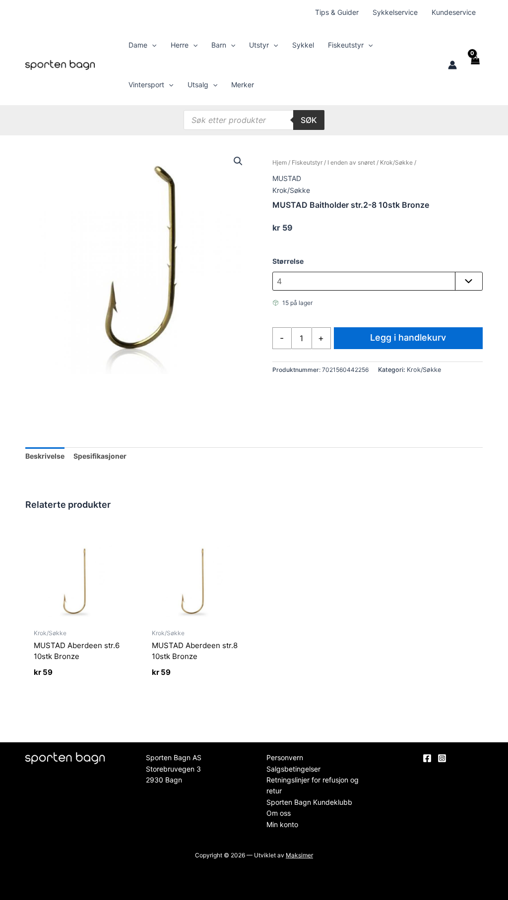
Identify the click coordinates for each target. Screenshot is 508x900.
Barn (218, 45)
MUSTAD (286, 178)
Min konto (282, 824)
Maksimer (299, 855)
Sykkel (303, 45)
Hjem (279, 162)
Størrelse (288, 261)
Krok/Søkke (396, 162)
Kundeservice (454, 12)
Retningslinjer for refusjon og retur (312, 785)
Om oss (278, 813)
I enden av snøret (351, 162)
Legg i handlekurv (408, 337)
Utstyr (259, 45)
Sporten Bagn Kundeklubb (309, 802)
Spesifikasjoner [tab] (100, 456)
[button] (151, 45)
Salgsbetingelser (293, 769)
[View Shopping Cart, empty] (474, 65)
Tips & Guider (337, 12)
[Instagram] (442, 758)
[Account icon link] (452, 64)
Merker (242, 84)
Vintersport (146, 84)
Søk (309, 120)
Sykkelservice (395, 12)
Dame (137, 45)
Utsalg (198, 84)
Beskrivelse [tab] (44, 456)
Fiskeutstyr (346, 45)
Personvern (284, 757)
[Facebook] (427, 758)
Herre (180, 45)
